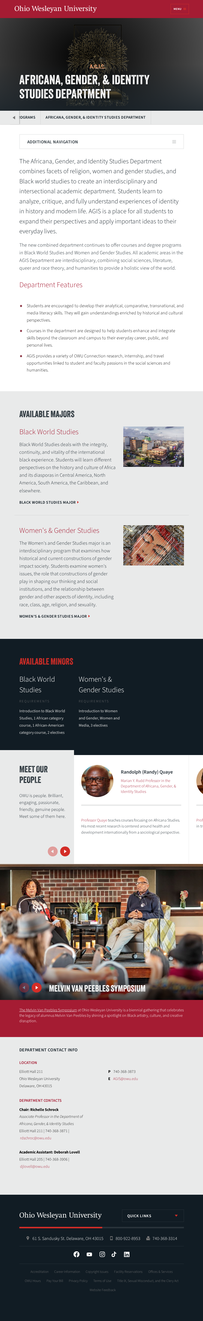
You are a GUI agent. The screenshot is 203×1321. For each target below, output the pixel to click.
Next (65, 851)
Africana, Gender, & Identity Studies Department (96, 117)
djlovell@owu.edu (35, 1166)
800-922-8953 (128, 1238)
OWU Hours (33, 1280)
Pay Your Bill (55, 1280)
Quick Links (139, 1216)
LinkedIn (127, 1254)
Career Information (67, 1271)
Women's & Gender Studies (101, 684)
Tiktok (114, 1254)
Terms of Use (102, 1280)
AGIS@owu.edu (125, 1079)
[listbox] (153, 1216)
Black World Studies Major (47, 502)
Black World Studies (37, 684)
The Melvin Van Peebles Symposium (48, 1010)
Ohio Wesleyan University (55, 9)
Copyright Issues (97, 1271)
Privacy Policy (78, 1280)
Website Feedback (103, 1290)
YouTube (89, 1254)
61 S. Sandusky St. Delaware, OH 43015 (67, 1238)
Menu (177, 9)
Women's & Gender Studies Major (53, 616)
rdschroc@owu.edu (35, 1138)
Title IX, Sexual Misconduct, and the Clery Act (147, 1280)
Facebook (76, 1254)
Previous (14, 117)
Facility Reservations (128, 1271)
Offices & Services (160, 1271)
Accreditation (39, 1271)
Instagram (102, 1254)
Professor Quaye (94, 820)
